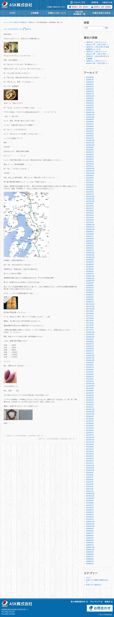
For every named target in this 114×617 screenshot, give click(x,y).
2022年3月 (90, 189)
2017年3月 (90, 325)
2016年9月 (90, 339)
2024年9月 (90, 119)
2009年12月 (90, 521)
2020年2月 (90, 248)
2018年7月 (90, 288)
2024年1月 (90, 138)
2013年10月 (90, 414)
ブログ (11, 22)
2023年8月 (90, 150)
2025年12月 (90, 96)
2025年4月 (90, 103)
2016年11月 (90, 334)
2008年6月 (90, 559)
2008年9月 (90, 552)
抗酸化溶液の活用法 (101, 13)
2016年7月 (90, 344)
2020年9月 (90, 232)
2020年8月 (90, 234)
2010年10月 (90, 498)
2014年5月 (90, 398)
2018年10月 (90, 281)
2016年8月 (90, 341)
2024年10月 (90, 117)
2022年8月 (90, 178)
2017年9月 (90, 311)
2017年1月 (90, 330)
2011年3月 (89, 486)
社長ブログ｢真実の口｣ (20, 22)
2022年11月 (90, 171)
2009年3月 (90, 540)
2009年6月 (90, 535)
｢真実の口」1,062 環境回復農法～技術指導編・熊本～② (24, 435)
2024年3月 (90, 133)
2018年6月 (90, 290)
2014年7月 (90, 393)
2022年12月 (90, 168)
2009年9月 (90, 528)
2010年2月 (90, 517)
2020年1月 (90, 250)
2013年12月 (90, 409)
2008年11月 (90, 550)
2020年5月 (90, 241)
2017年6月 (90, 318)
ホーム (6, 22)
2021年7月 (90, 208)
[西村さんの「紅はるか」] (10, 376)
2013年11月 (90, 412)
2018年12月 (90, 276)
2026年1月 (90, 94)
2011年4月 (89, 484)
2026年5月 (90, 84)
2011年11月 (90, 468)
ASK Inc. (29, 29)
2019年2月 (90, 271)
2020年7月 (90, 236)
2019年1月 (90, 274)
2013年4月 (90, 428)
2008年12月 (90, 547)
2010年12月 (90, 493)
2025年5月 (90, 101)
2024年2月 (90, 136)
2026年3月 (90, 89)
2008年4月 (90, 564)
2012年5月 (90, 454)
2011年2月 (89, 489)
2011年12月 (90, 465)
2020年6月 (90, 239)
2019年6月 (90, 262)
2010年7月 (90, 505)
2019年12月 (90, 253)
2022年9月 (90, 175)
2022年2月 (90, 192)
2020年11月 (90, 227)
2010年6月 (90, 507)
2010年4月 (90, 512)
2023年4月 (90, 159)
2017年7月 (90, 316)
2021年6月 (90, 210)
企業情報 (35, 13)
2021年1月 (90, 222)
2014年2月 (90, 405)
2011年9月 (89, 472)
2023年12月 (90, 140)
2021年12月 (90, 196)
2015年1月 (90, 381)
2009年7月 (90, 533)
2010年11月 (90, 496)
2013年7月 (90, 421)
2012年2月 (90, 461)
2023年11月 (90, 143)
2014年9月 (90, 388)
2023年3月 (90, 161)
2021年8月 (90, 206)
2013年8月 (90, 419)
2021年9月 (90, 203)
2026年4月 (90, 87)
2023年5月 (90, 157)
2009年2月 (90, 543)
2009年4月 (90, 538)
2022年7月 (90, 180)
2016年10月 (90, 337)
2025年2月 (90, 108)
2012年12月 (90, 437)
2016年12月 (90, 332)
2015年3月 (90, 376)
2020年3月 (90, 246)
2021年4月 (90, 215)
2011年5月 (89, 482)
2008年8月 (90, 554)
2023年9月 (90, 147)
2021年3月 (90, 217)
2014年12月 (90, 383)
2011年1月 (89, 491)
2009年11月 (90, 524)
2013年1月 (90, 435)
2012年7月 (90, 449)
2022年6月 (90, 182)
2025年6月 (90, 98)
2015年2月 (90, 379)
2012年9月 (90, 444)
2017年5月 (90, 320)
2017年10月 (90, 309)
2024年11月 (90, 115)
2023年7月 (90, 152)
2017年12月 (90, 304)
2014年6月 (90, 395)
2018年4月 (90, 295)
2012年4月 (90, 456)
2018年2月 (90, 299)
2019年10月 (90, 257)
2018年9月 (90, 283)
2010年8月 (90, 503)
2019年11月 (90, 255)
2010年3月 (90, 514)
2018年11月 (90, 278)
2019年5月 (90, 264)
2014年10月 (90, 386)
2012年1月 (90, 463)
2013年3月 (90, 430)
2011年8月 (89, 475)
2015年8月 (90, 365)
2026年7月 (90, 80)
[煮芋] (11, 95)
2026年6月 (90, 82)
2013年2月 (90, 433)
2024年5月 (90, 129)
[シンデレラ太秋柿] (11, 303)
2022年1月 (90, 194)
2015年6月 (90, 369)
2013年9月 (90, 416)
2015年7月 (90, 367)
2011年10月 (90, 470)
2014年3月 (90, 402)
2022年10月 (90, 173)
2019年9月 (90, 260)
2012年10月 (90, 442)
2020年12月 (90, 224)
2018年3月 (90, 297)
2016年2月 (90, 351)
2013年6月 (90, 423)
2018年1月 (90, 302)
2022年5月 (90, 185)
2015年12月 (90, 355)
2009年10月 (90, 526)
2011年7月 (89, 477)
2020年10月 (90, 229)
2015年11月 (90, 358)
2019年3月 (90, 269)
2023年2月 (90, 164)
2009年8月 (90, 531)
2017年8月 (90, 313)
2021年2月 (90, 220)
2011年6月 (89, 479)
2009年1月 (90, 545)
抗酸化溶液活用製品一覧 (79, 13)
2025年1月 (90, 110)
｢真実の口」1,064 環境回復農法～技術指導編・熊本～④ (56, 439)
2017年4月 (90, 323)
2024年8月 (90, 122)
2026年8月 (90, 77)
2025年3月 (90, 105)
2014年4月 (90, 400)
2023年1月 (90, 166)
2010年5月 (90, 510)
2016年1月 (90, 353)
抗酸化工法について (57, 13)
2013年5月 (90, 426)
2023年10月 (90, 145)
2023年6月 (90, 154)
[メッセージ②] (25, 414)
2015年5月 (90, 372)
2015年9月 (90, 362)
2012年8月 (90, 447)
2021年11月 (90, 199)
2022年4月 (90, 187)
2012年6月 (90, 451)
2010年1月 (90, 519)
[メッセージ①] (11, 414)
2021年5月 (90, 213)
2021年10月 (90, 201)
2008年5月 (90, 561)
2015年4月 (90, 374)
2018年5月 (90, 292)
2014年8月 (90, 391)
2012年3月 (90, 458)
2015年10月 (90, 360)
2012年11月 (90, 440)
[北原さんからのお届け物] (11, 47)
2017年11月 (90, 306)
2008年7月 (90, 557)
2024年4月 (90, 131)
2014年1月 (90, 407)
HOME (12, 13)
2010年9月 (90, 500)
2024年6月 (90, 126)
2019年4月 (90, 267)
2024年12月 (90, 112)
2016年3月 (90, 348)
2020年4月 (90, 243)
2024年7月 (90, 124)
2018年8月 (90, 285)
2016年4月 (90, 346)
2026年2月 (90, 91)
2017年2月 (90, 327)
